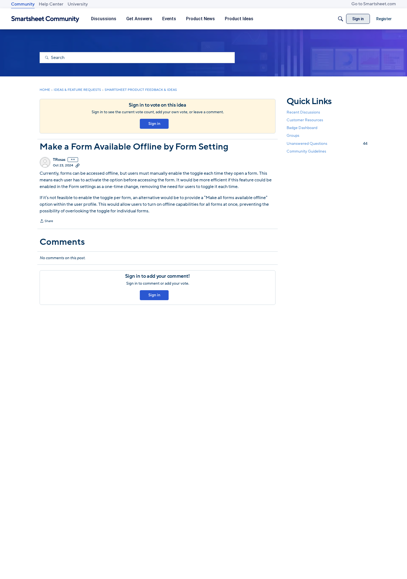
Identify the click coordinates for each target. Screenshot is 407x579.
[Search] (341, 19)
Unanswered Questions (327, 143)
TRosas (59, 159)
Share (46, 221)
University (78, 4)
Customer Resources (305, 120)
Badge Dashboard (302, 127)
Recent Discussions (303, 112)
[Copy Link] (77, 165)
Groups (293, 135)
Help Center (51, 4)
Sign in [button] (154, 123)
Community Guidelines (306, 151)
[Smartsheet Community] (45, 19)
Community (23, 4)
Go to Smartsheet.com (373, 4)
